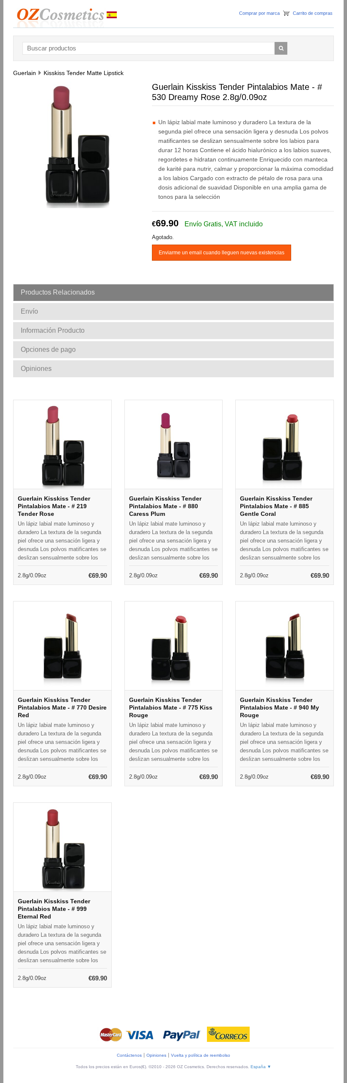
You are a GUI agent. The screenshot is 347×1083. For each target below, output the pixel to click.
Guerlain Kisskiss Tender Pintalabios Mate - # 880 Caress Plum (165, 506)
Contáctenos (129, 1055)
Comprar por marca (259, 13)
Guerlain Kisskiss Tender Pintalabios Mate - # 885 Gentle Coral (276, 506)
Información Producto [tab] (53, 330)
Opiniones (156, 1055)
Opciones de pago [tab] (48, 349)
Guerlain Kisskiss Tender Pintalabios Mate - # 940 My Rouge (279, 707)
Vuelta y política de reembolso (200, 1055)
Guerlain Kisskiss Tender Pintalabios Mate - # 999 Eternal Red (54, 909)
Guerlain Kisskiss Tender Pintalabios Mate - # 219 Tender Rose (54, 506)
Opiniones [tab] (36, 368)
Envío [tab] (29, 311)
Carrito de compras (313, 13)
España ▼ (261, 1066)
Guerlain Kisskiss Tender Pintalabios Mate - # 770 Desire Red (62, 707)
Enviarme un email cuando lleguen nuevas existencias (221, 253)
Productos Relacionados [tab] (58, 292)
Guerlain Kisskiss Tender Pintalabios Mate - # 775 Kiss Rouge (170, 707)
